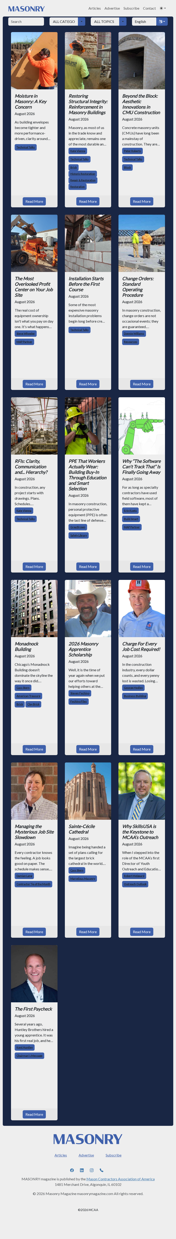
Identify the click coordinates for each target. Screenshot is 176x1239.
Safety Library (78, 535)
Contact (149, 8)
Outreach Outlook (135, 884)
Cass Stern (23, 687)
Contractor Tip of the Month (33, 884)
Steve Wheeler (25, 333)
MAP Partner (24, 341)
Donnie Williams (134, 333)
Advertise (112, 8)
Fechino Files (78, 701)
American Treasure (28, 696)
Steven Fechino (79, 693)
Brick (73, 167)
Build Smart (131, 519)
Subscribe (131, 8)
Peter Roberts (132, 151)
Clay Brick (33, 704)
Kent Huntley (24, 1047)
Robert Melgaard (134, 875)
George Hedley (133, 687)
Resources (130, 341)
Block (127, 167)
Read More (34, 201)
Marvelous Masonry (82, 878)
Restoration (77, 186)
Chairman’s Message (29, 1055)
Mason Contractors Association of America (120, 1179)
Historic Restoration (82, 173)
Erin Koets (130, 510)
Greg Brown (77, 527)
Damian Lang (24, 875)
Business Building (135, 696)
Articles (94, 8)
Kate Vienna (77, 151)
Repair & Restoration (83, 180)
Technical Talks (25, 147)
